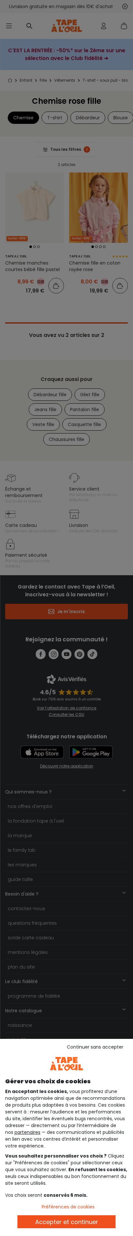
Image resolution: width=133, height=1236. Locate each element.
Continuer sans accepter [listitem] (95, 1047)
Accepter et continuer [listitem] (66, 1222)
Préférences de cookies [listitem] (68, 1207)
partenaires (27, 1132)
